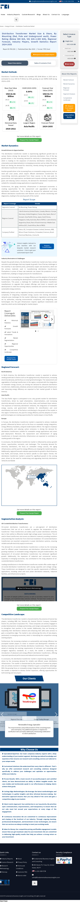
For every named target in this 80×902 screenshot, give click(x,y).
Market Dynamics (69, 84)
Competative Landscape (67, 99)
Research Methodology (4, 867)
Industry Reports (13, 14)
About (19, 859)
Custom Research (28, 14)
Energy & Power (9, 26)
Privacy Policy (22, 862)
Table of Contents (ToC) (42, 63)
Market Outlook (68, 80)
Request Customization (46, 246)
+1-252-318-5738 (68, 1)
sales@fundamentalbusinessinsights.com (44, 1)
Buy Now (70, 64)
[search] (16, 19)
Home (3, 14)
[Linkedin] (78, 1)
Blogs (39, 14)
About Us (46, 14)
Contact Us (56, 14)
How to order (21, 875)
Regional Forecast (66, 89)
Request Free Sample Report (29, 140)
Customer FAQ (22, 872)
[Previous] (22, 319)
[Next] (52, 319)
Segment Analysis (69, 94)
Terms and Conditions (20, 867)
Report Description (14, 63)
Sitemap (4, 872)
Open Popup (3, 901)
